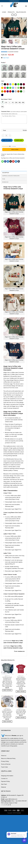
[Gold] (2, 88)
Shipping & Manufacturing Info (10, 175)
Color (2, 81)
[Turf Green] (21, 91)
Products (11, 12)
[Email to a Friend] (10, 161)
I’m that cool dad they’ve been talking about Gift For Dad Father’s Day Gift (21, 711)
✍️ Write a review (14, 149)
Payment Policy (5, 781)
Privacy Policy (5, 761)
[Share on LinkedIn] (16, 161)
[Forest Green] (21, 84)
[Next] (24, 28)
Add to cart (7, 140)
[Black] (5, 84)
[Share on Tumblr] (18, 161)
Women (3, 155)
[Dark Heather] (16, 84)
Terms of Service (5, 764)
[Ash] (2, 84)
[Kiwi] (10, 88)
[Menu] (2, 6)
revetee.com (21, 651)
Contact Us (4, 778)
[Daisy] (13, 84)
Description (5, 172)
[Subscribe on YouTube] (10, 805)
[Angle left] (12, 15)
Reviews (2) (5, 182)
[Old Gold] (2, 91)
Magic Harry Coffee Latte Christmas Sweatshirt (14, 158)
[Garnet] (24, 84)
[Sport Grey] (16, 91)
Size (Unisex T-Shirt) (6, 99)
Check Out (18, 140)
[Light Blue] (13, 88)
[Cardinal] (7, 84)
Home (4, 12)
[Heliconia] (5, 88)
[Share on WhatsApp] (2, 161)
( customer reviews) (12, 51)
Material (3, 787)
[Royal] (13, 91)
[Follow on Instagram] (4, 805)
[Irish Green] (7, 88)
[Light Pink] (16, 88)
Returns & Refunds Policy (8, 758)
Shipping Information (7, 775)
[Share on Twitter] (8, 161)
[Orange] (5, 91)
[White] (24, 91)
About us (3, 755)
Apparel (8, 154)
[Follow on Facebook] (2, 805)
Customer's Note (5, 111)
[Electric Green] (18, 84)
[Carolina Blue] (10, 84)
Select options (7, 690)
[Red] (10, 91)
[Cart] (26, 6)
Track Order (4, 767)
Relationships (21, 12)
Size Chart (6, 58)
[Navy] (2, 95)
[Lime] (18, 88)
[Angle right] (15, 15)
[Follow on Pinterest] (8, 805)
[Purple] (7, 91)
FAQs (3, 179)
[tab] (14, 172)
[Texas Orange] (18, 91)
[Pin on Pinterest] (13, 161)
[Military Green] (24, 88)
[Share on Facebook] (5, 161)
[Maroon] (21, 88)
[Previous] (3, 28)
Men (12, 154)
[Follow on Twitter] (6, 805)
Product (3, 62)
